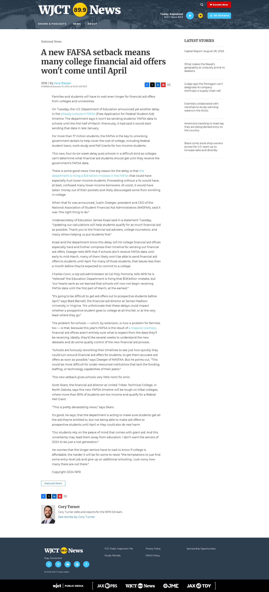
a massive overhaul (142, 328)
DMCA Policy (153, 555)
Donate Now (220, 4)
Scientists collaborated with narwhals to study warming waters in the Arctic (201, 107)
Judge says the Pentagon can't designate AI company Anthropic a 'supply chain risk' (203, 87)
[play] (189, 15)
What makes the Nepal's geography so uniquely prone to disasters (204, 67)
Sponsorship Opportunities (201, 549)
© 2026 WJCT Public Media (56, 572)
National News (51, 41)
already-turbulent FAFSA (78, 114)
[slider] (196, 15)
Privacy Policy (153, 549)
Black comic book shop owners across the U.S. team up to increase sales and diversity (203, 147)
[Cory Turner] (48, 514)
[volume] (200, 15)
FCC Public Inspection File (119, 549)
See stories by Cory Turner (76, 517)
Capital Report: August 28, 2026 (204, 51)
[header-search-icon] (202, 4)
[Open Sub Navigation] (69, 24)
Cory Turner (62, 83)
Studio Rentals (112, 555)
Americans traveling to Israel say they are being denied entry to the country (204, 127)
